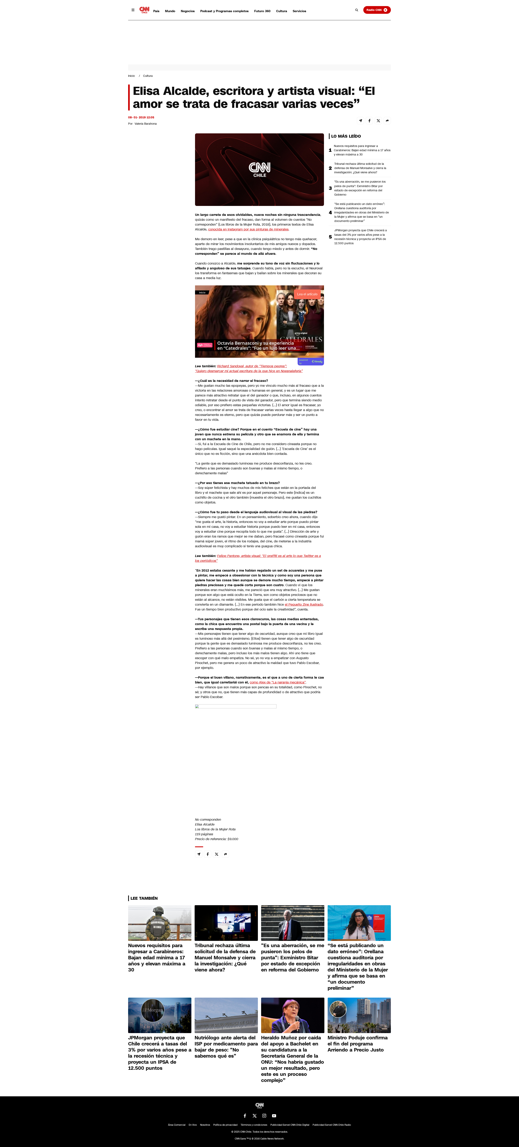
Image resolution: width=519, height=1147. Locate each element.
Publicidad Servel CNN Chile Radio (332, 1125)
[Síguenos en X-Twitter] (254, 1116)
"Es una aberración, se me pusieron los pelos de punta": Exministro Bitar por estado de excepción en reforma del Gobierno (360, 188)
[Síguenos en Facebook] (245, 1116)
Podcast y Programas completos (224, 11)
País (156, 11)
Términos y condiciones (254, 1125)
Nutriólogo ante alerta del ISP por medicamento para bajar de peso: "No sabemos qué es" (226, 1046)
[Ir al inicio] (144, 10)
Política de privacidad (225, 1125)
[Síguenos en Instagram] (264, 1116)
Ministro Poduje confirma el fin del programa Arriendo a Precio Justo (358, 1043)
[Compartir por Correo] (360, 120)
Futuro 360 (262, 11)
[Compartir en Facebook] (369, 120)
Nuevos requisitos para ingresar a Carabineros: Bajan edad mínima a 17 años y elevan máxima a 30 (362, 150)
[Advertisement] (158, 365)
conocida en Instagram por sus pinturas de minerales (248, 229)
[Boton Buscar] (357, 10)
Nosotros (205, 1125)
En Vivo (193, 1125)
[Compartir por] (387, 120)
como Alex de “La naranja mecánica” (278, 682)
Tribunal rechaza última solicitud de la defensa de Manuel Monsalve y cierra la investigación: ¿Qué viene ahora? (360, 168)
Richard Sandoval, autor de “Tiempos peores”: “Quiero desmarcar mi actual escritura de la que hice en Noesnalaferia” (249, 368)
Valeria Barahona (146, 124)
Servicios (299, 11)
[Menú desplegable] (133, 10)
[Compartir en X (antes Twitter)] (378, 120)
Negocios (188, 11)
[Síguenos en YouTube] (274, 1116)
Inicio (131, 76)
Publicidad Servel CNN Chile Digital (289, 1125)
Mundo (170, 11)
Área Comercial (177, 1125)
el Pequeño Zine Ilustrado (304, 604)
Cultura (281, 11)
